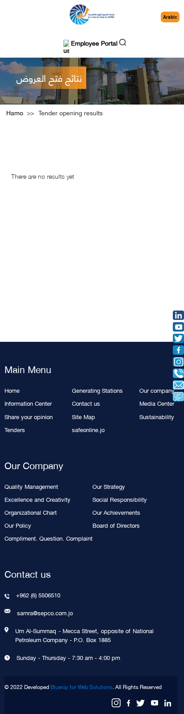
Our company (157, 390)
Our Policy (17, 525)
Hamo (14, 112)
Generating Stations (97, 390)
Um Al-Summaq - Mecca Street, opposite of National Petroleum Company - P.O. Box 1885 (84, 635)
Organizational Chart (30, 512)
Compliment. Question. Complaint (48, 537)
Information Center (28, 403)
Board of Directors (116, 525)
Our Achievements (116, 512)
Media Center (156, 403)
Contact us (86, 403)
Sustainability (156, 416)
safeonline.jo (88, 429)
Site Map (83, 416)
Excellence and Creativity (37, 499)
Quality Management (31, 486)
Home (12, 390)
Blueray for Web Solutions (81, 687)
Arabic (170, 17)
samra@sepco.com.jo (45, 612)
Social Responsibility (119, 499)
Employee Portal (93, 44)
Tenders (14, 429)
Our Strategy (108, 486)
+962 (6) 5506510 (38, 594)
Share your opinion (28, 416)
